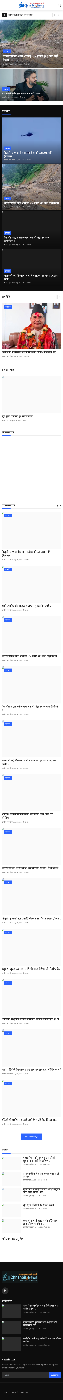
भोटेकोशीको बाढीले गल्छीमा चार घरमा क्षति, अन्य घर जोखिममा (27, 816)
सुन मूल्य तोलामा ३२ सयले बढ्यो (20, 15)
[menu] (3, 5)
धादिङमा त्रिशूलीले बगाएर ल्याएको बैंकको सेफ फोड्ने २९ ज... (31, 1019)
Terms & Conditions (19, 1392)
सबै (58, 506)
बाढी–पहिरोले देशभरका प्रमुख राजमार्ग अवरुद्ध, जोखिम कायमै (31, 1070)
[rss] (5, 1290)
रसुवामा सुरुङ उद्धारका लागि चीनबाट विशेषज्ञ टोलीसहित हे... (31, 969)
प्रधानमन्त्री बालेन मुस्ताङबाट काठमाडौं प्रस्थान (21, 93)
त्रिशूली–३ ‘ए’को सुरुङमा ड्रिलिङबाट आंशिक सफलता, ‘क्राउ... (31, 918)
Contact (5, 1392)
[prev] (54, 15)
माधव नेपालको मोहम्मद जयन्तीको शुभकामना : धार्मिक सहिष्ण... (39, 1160)
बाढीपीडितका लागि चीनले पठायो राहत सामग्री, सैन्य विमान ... (31, 868)
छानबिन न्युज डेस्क (8, 64)
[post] (31, 44)
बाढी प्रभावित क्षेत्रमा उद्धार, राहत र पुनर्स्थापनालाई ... (26, 606)
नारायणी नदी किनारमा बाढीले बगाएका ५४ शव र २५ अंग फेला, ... (31, 278)
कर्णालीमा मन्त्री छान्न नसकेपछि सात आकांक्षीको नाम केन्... (30, 352)
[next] (59, 15)
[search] (59, 5)
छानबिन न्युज (6, 97)
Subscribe (55, 1375)
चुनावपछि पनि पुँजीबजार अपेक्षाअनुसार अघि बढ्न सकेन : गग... (41, 1191)
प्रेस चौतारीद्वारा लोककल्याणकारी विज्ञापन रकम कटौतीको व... (27, 240)
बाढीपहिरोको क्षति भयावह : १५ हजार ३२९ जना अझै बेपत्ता (31, 203)
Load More (30, 1136)
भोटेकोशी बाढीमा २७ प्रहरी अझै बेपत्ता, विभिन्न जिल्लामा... (29, 1120)
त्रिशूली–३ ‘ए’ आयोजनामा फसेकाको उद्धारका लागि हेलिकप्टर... (28, 155)
